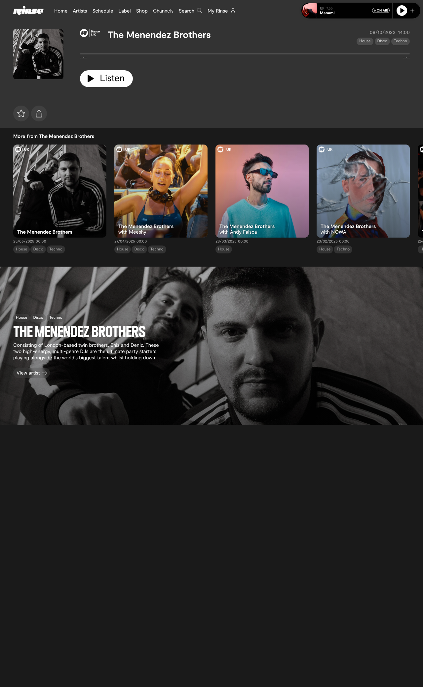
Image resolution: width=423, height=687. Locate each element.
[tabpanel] (245, 55)
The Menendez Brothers (159, 34)
